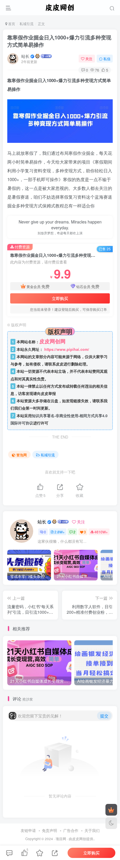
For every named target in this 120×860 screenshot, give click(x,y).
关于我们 (92, 830)
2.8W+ (59, 531)
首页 (11, 23)
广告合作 (70, 830)
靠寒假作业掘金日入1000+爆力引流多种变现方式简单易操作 (59, 41)
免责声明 (49, 830)
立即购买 (60, 298)
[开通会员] (111, 810)
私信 (106, 58)
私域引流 (26, 23)
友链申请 (28, 830)
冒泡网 (21, 454)
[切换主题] (111, 823)
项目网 (61, 838)
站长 (25, 56)
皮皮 (75, 838)
